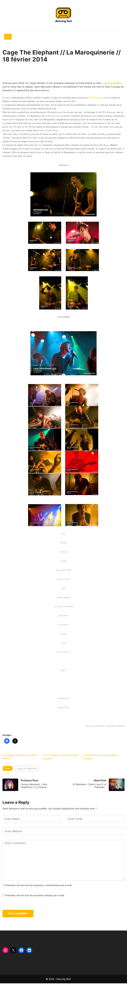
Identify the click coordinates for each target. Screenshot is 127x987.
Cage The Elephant (112, 83)
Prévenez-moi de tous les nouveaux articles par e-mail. (35, 895)
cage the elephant (27, 768)
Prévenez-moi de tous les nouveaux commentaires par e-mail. (38, 885)
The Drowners (95, 97)
